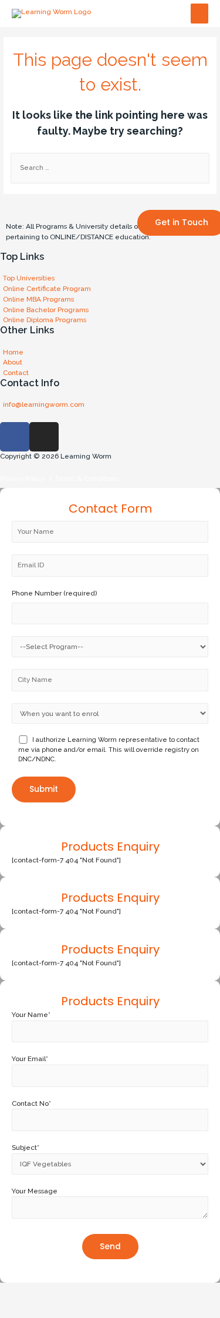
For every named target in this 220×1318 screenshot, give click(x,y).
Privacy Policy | (26, 478)
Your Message (34, 1191)
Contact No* (31, 1103)
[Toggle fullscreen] (91, 1291)
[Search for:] (110, 167)
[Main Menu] (199, 14)
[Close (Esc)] (17, 1291)
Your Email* (30, 1059)
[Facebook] (14, 436)
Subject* (25, 1147)
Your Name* (31, 1015)
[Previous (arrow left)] (17, 1309)
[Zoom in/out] (128, 1291)
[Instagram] (44, 436)
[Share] (54, 1291)
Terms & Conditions (85, 478)
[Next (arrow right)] (54, 1309)
